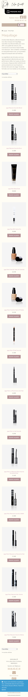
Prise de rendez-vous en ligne (14, 692)
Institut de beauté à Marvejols (14, 695)
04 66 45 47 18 (20, 20)
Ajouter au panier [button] (14, 114)
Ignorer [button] (4, 689)
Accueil (5, 30)
